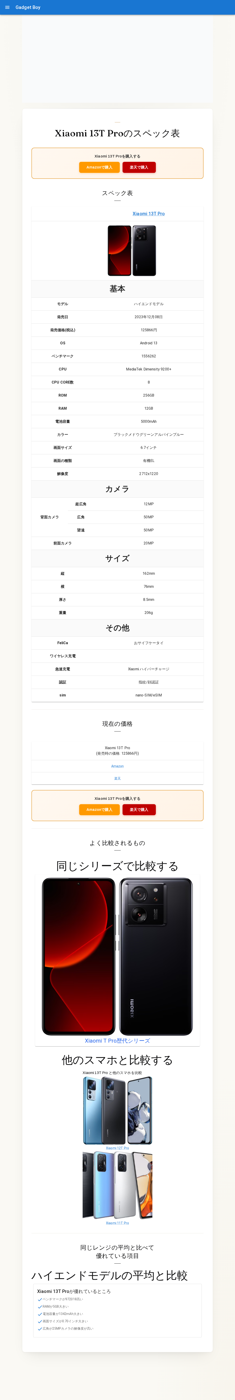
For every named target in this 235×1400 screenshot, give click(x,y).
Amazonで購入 (99, 167)
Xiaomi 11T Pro (117, 1223)
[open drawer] (7, 7)
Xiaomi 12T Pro (117, 1148)
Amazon (117, 766)
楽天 (117, 778)
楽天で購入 (139, 167)
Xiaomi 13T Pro (149, 213)
